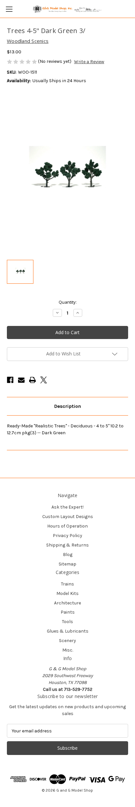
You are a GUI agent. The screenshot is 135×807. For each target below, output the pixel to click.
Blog (67, 554)
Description (67, 406)
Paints (68, 612)
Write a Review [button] (89, 61)
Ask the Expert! (67, 507)
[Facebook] (10, 380)
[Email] (21, 380)
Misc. (67, 650)
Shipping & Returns (67, 545)
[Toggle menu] (9, 9)
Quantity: (68, 302)
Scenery (67, 640)
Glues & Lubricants (67, 631)
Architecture (67, 603)
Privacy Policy (67, 535)
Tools (67, 621)
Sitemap (67, 564)
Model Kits (67, 593)
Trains (67, 584)
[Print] (32, 380)
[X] (43, 380)
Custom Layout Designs (67, 516)
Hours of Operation (67, 526)
